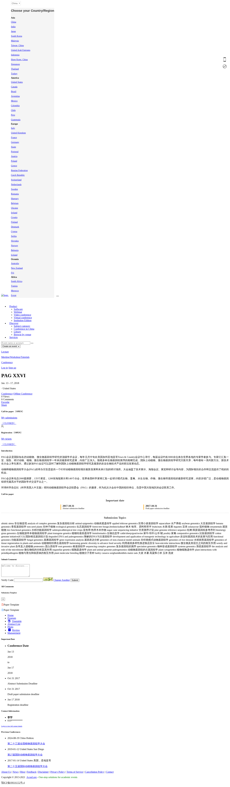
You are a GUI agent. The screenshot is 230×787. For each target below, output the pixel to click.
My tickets (6, 439)
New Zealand (17, 268)
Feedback (31, 772)
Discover (13, 323)
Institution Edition (22, 320)
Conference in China (24, 329)
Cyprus (14, 231)
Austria (14, 156)
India (13, 27)
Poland (14, 161)
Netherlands (16, 184)
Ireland (14, 213)
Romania (15, 194)
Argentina (15, 96)
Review (16, 630)
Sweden (14, 189)
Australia (15, 263)
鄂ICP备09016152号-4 (13, 782)
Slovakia (15, 241)
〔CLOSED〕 (8, 423)
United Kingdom (18, 133)
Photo (10, 627)
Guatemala (15, 120)
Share (4, 405)
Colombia (15, 105)
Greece (14, 166)
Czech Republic (18, 175)
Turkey (14, 73)
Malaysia (15, 41)
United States (17, 82)
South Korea (16, 36)
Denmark (15, 227)
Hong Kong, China (19, 59)
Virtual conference (23, 317)
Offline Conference (22, 393)
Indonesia (15, 55)
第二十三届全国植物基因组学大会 (26, 743)
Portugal (14, 151)
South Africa (16, 281)
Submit (75, 580)
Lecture (5, 351)
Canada (14, 87)
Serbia (14, 236)
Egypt (13, 295)
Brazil (13, 91)
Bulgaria (14, 250)
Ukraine (14, 208)
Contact (110, 772)
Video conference (22, 314)
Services (13, 337)
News (15, 772)
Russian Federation (19, 170)
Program (12, 618)
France (14, 137)
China (13, 22)
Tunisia (14, 286)
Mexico (14, 101)
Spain (13, 147)
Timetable (17, 621)
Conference (7, 362)
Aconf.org (31, 777)
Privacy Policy (57, 772)
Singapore (15, 64)
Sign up (12, 367)
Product (13, 306)
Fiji (12, 273)
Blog (22, 772)
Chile (13, 110)
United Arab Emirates (20, 50)
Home (11, 615)
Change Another (62, 580)
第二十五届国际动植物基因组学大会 (28, 766)
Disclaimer (43, 772)
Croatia (14, 217)
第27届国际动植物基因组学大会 (25, 754)
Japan (13, 31)
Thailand (15, 69)
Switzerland (16, 180)
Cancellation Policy (94, 772)
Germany (15, 142)
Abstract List (14, 624)
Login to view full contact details (11, 726)
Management (14, 633)
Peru (13, 115)
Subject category (22, 326)
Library (17, 331)
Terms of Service (74, 772)
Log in (4, 367)
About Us (6, 772)
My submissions (9, 417)
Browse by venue (22, 334)
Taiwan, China (17, 45)
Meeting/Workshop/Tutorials (15, 357)
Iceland (14, 255)
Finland (14, 222)
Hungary (15, 198)
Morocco (15, 291)
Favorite (5, 402)
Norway (14, 245)
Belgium (14, 203)
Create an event (10, 346)
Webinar (18, 312)
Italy (13, 128)
